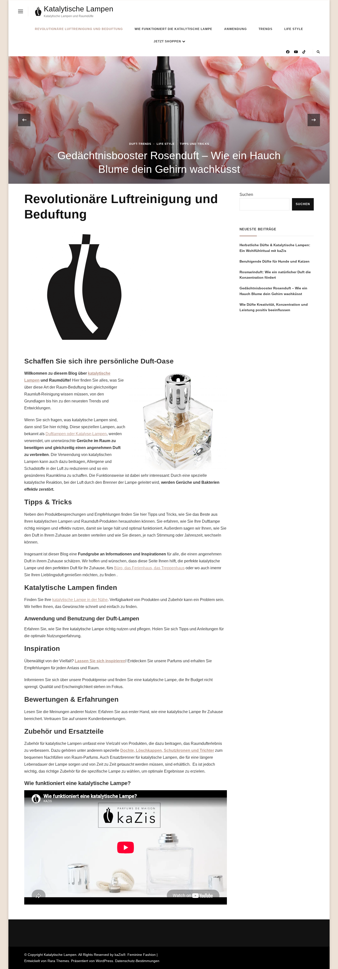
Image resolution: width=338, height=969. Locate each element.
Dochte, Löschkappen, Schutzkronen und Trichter (167, 750)
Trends (265, 29)
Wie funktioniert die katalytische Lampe (173, 29)
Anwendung (235, 29)
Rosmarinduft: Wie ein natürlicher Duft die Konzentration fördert (275, 275)
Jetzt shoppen (167, 41)
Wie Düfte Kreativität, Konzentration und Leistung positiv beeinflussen (274, 307)
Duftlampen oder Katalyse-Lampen (76, 434)
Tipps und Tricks (194, 143)
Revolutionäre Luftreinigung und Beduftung (79, 29)
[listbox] (169, 120)
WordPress (104, 961)
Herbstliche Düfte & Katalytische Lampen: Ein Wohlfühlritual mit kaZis (275, 248)
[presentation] (24, 120)
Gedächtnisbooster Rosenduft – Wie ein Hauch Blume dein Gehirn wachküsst (273, 291)
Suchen (246, 194)
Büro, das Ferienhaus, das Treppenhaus (149, 568)
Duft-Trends (140, 143)
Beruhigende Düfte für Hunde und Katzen (275, 261)
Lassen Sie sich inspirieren (100, 661)
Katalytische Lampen (78, 9)
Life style (293, 29)
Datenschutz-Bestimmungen (137, 961)
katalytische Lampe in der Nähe (80, 600)
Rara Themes (58, 961)
